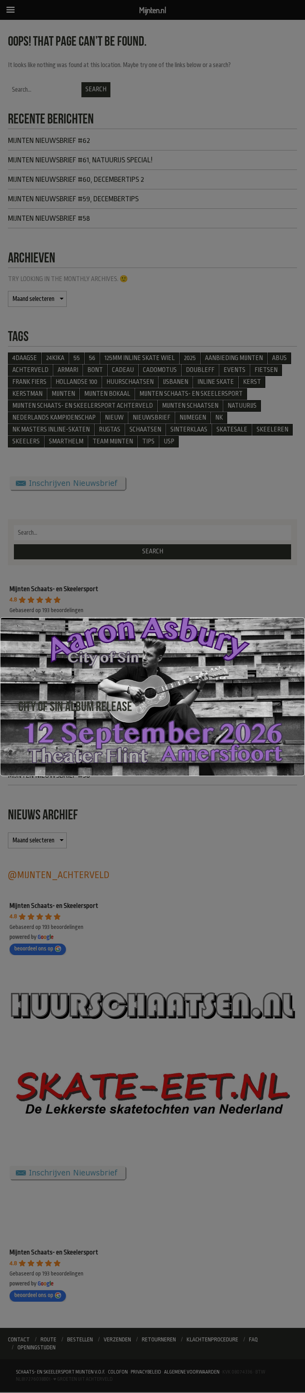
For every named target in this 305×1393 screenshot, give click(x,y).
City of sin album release (75, 706)
